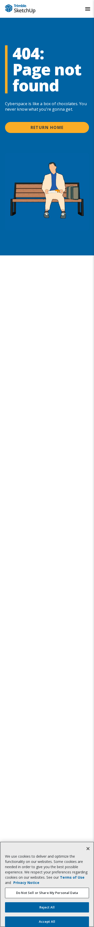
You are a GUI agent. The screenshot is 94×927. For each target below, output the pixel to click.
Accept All (47, 921)
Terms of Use (72, 877)
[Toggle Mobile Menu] (87, 9)
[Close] (87, 848)
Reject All (47, 907)
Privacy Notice (26, 882)
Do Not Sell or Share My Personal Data (47, 892)
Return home (47, 127)
